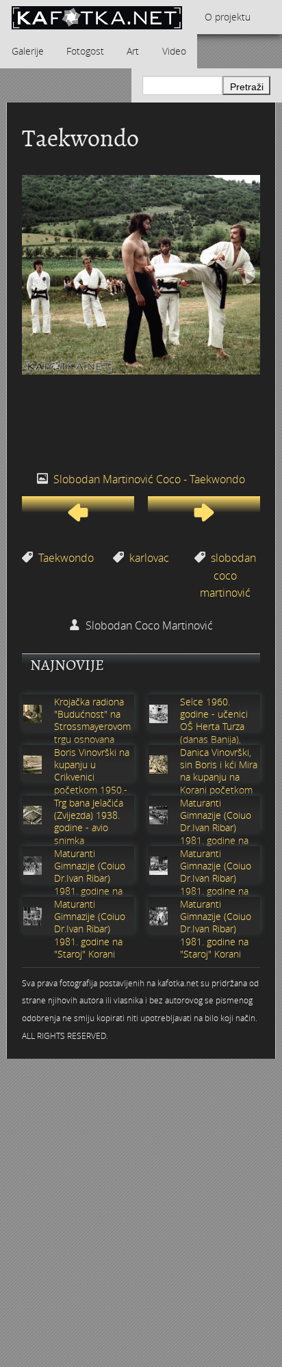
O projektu (228, 16)
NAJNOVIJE (67, 665)
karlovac (149, 557)
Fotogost (85, 50)
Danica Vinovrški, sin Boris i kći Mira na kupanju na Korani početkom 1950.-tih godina (218, 777)
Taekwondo (66, 557)
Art (133, 50)
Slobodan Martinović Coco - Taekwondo (149, 479)
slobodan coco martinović (228, 575)
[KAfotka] (96, 17)
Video (174, 50)
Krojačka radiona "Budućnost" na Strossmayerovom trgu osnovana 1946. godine (92, 727)
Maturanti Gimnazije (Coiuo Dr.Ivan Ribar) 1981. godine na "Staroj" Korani (215, 828)
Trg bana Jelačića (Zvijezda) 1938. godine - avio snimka (88, 822)
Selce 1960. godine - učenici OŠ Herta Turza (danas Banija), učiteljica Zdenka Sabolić (215, 733)
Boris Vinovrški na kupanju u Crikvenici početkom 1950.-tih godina (91, 777)
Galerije (28, 50)
